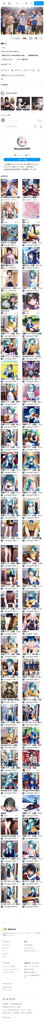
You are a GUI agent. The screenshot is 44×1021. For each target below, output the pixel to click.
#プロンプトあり (29, 70)
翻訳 (2, 79)
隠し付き (11, 126)
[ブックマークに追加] (31, 38)
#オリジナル (5, 70)
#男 (12, 70)
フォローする (22, 159)
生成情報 (4, 84)
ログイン (39, 3)
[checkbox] (7, 126)
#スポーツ (18, 70)
